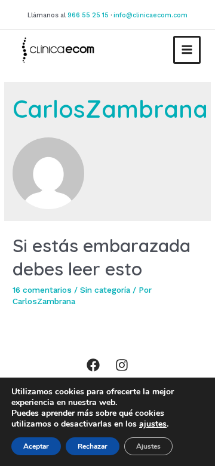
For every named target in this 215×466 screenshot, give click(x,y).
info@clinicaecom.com (150, 15)
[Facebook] (93, 365)
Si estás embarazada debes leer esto (102, 257)
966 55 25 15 (88, 15)
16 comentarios (42, 290)
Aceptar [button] (36, 446)
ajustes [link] (153, 424)
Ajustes (148, 446)
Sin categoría (105, 290)
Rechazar (93, 446)
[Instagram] (121, 365)
